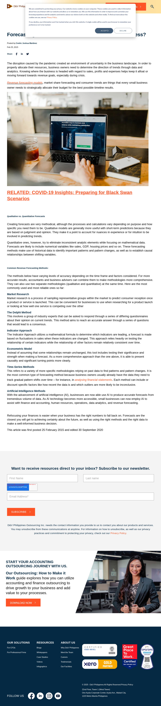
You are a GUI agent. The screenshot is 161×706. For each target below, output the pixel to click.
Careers (64, 657)
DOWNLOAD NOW (21, 602)
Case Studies (42, 657)
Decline (123, 31)
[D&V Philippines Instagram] (49, 695)
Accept (104, 31)
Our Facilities (66, 667)
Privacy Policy (52, 17)
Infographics (42, 667)
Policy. (123, 533)
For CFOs (11, 648)
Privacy (115, 533)
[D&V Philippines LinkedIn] (40, 695)
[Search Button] (152, 6)
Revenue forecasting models (24, 82)
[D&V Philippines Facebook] (31, 695)
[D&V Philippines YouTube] (58, 695)
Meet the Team (67, 652)
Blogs (39, 648)
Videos (40, 662)
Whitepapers (42, 652)
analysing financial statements (93, 379)
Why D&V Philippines (70, 648)
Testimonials (66, 662)
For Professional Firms (16, 652)
